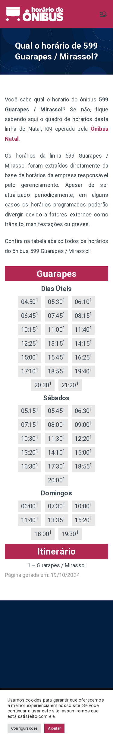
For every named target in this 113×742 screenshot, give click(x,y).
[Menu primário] (103, 14)
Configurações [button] (24, 728)
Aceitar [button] (54, 728)
